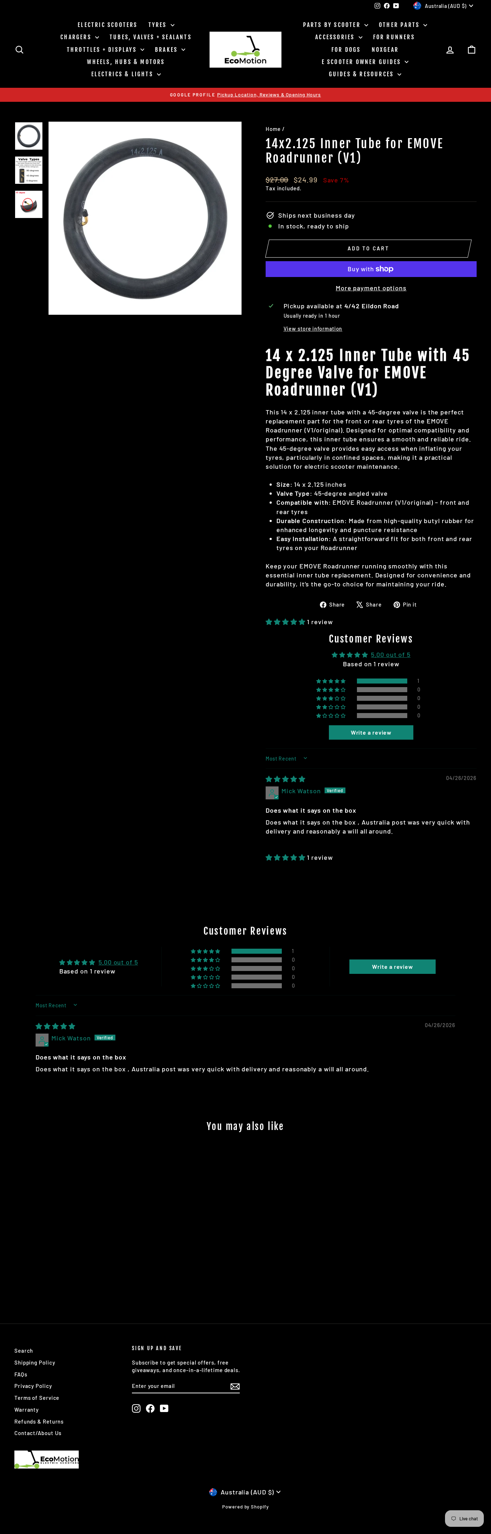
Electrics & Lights (123, 74)
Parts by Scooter (333, 24)
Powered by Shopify (245, 1507)
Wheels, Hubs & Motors (126, 61)
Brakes (167, 49)
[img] (286, 779)
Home (273, 129)
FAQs (20, 1374)
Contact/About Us (37, 1433)
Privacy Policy (33, 1386)
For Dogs (346, 49)
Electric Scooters (107, 24)
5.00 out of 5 (390, 654)
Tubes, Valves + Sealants (151, 37)
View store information (313, 329)
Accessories (336, 37)
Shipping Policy (34, 1362)
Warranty (26, 1409)
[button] (286, 622)
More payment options (371, 288)
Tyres (158, 24)
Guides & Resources (362, 74)
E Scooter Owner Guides (362, 61)
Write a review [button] (371, 732)
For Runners (394, 37)
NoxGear (385, 49)
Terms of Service (36, 1397)
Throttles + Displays (103, 49)
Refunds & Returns (39, 1421)
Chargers (76, 37)
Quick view (69, 1251)
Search (23, 1350)
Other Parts (400, 24)
